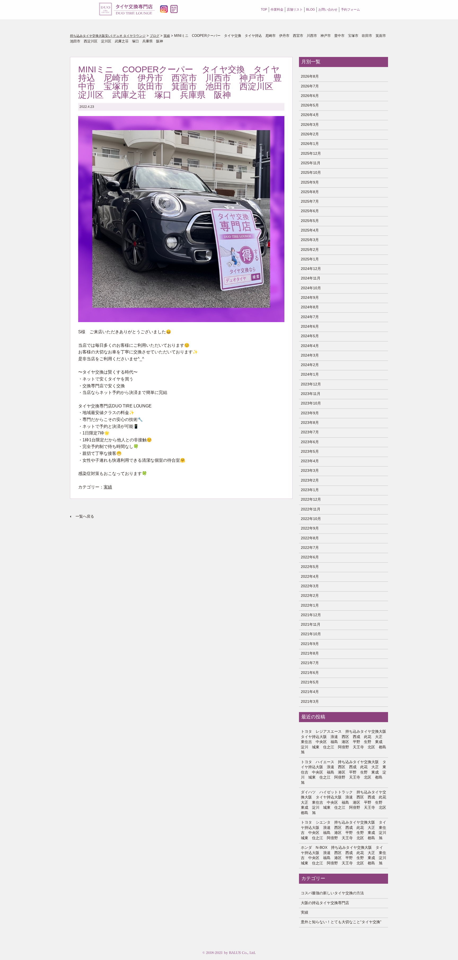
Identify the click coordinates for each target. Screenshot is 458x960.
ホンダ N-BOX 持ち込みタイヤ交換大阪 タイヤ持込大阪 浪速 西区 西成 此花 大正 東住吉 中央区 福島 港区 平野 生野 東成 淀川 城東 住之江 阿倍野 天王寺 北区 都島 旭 (343, 855)
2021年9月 (310, 644)
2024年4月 (310, 346)
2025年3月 (310, 240)
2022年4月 (310, 576)
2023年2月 (310, 480)
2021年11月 (310, 624)
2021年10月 (311, 634)
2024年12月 (311, 268)
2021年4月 (310, 692)
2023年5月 (310, 451)
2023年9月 (310, 413)
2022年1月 (310, 605)
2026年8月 (310, 76)
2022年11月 (310, 509)
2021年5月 (310, 682)
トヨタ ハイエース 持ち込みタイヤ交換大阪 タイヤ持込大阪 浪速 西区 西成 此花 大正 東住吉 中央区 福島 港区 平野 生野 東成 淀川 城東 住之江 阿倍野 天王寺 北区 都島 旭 (343, 772)
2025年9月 (310, 182)
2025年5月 (310, 221)
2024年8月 (310, 307)
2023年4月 (310, 461)
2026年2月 (310, 134)
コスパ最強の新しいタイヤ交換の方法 (332, 893)
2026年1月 (310, 143)
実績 (108, 487)
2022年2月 (310, 595)
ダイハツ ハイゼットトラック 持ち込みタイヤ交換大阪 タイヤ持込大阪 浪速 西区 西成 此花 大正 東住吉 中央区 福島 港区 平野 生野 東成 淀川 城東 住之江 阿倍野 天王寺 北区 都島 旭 (343, 802)
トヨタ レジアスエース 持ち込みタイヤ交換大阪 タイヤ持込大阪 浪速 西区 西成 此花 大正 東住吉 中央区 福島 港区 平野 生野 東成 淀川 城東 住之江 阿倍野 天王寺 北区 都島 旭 (343, 741)
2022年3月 (310, 586)
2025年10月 (311, 172)
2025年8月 (310, 192)
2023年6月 (310, 442)
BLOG (310, 9)
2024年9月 (310, 297)
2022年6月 (310, 557)
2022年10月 (311, 519)
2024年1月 (310, 374)
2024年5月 (310, 336)
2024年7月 (310, 317)
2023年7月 (310, 432)
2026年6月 (310, 96)
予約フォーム (350, 9)
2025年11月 (310, 163)
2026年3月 (310, 124)
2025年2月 (310, 249)
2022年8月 (310, 538)
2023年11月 (310, 394)
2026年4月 (310, 115)
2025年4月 (310, 230)
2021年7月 (310, 663)
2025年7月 (310, 201)
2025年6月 (310, 211)
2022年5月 (310, 567)
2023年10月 (311, 403)
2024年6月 (310, 326)
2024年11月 (310, 278)
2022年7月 (310, 547)
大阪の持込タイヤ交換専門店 (325, 903)
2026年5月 (310, 105)
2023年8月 (310, 422)
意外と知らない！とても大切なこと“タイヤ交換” (341, 922)
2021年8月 (310, 653)
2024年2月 (310, 365)
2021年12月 (311, 615)
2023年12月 (311, 384)
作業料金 (277, 9)
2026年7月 (310, 86)
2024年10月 (311, 288)
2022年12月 (311, 499)
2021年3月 (310, 701)
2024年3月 (310, 355)
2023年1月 (310, 490)
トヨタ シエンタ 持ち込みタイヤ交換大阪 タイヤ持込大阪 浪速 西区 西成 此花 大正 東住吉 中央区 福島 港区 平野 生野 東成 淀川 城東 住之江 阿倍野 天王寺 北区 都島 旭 (343, 830)
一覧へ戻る (85, 516)
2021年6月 (310, 672)
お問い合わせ (327, 9)
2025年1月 (310, 259)
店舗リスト (295, 9)
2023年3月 (310, 470)
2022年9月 (310, 528)
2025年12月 (311, 153)
